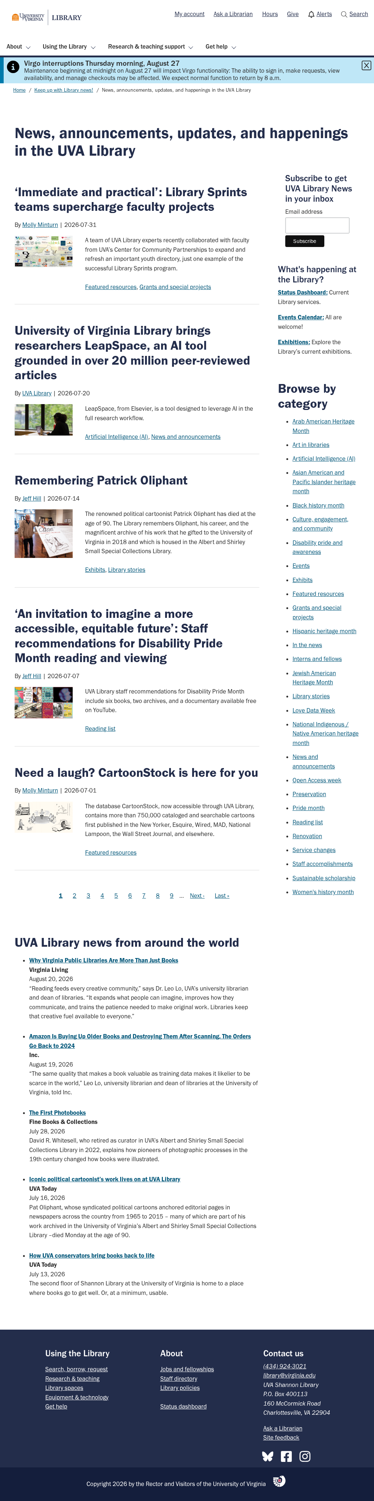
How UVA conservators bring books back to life (91, 1255)
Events (301, 565)
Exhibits (95, 569)
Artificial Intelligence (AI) (116, 436)
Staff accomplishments (323, 863)
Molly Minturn (40, 224)
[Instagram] (307, 1455)
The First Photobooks (57, 1112)
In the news (307, 645)
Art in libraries (311, 444)
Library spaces (64, 1387)
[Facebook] (288, 1455)
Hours (270, 14)
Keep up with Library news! (63, 90)
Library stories (126, 569)
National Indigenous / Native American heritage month (326, 733)
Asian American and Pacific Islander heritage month (324, 482)
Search (359, 14)
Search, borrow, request (76, 1369)
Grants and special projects (175, 286)
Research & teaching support (146, 46)
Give (293, 14)
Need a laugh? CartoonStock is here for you (136, 772)
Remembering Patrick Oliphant (101, 480)
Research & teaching (72, 1378)
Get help (217, 46)
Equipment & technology (76, 1397)
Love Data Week (314, 710)
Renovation (307, 836)
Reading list (100, 728)
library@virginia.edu (289, 1375)
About (14, 46)
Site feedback (281, 1437)
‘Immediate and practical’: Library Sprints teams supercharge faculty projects (131, 199)
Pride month (309, 808)
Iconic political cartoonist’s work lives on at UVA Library (104, 1179)
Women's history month (323, 892)
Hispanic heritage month (324, 631)
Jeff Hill (31, 498)
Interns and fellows (317, 658)
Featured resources (111, 286)
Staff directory (178, 1378)
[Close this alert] (366, 65)
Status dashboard (183, 1406)
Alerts (324, 14)
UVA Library (36, 393)
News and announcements (186, 436)
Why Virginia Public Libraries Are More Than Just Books (103, 960)
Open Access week (317, 780)
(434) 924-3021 (284, 1366)
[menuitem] (190, 14)
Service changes (314, 850)
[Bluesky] (269, 1455)
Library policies (180, 1387)
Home (19, 90)
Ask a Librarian (233, 14)
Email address (304, 211)
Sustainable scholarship (324, 878)
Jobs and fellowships (187, 1369)
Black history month (318, 505)
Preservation (309, 794)
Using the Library (65, 46)
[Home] (47, 17)
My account (190, 14)
